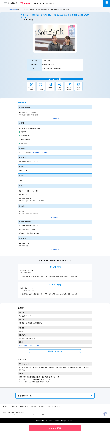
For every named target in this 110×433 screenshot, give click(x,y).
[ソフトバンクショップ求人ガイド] (29, 3)
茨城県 (10, 9)
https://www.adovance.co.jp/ (29, 345)
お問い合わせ (24, 406)
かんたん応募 (55, 428)
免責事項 (41, 406)
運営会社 (14, 406)
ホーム (5, 9)
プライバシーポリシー (54, 406)
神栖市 (15, 9)
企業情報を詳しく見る (55, 351)
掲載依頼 (33, 406)
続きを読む (56, 118)
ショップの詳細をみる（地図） (39, 152)
